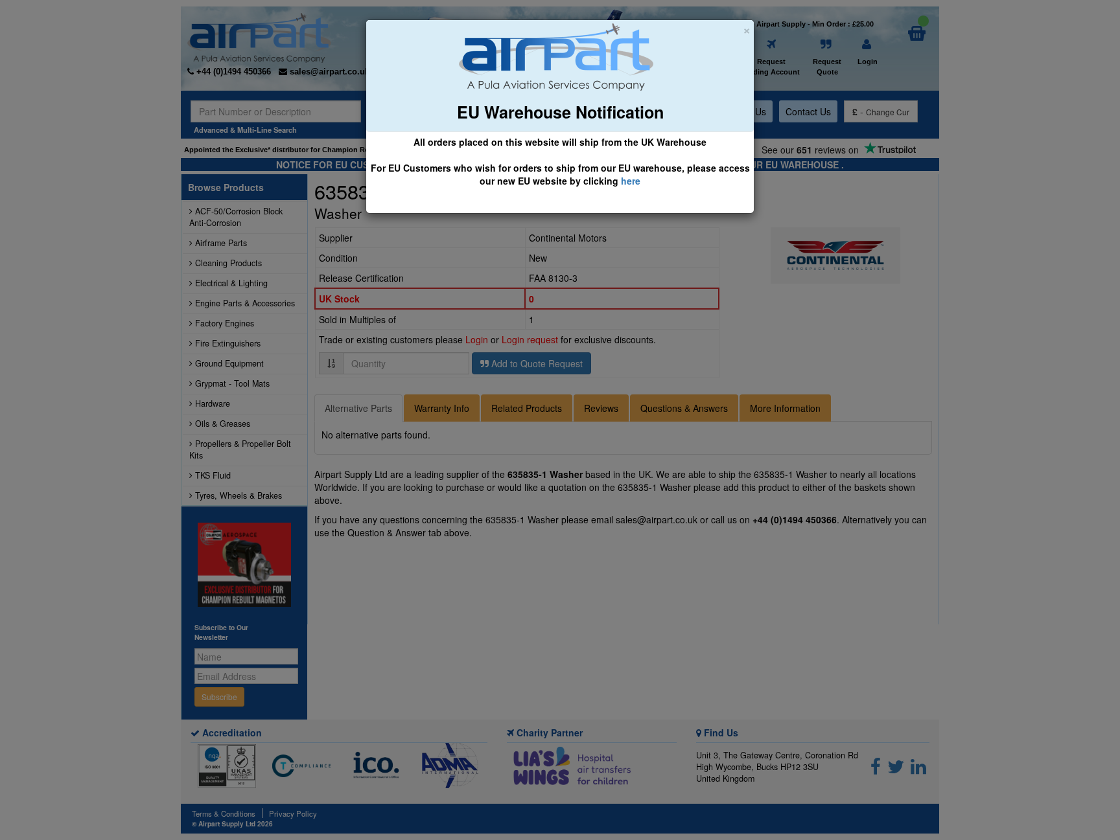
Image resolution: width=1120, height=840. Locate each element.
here (630, 180)
